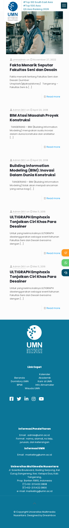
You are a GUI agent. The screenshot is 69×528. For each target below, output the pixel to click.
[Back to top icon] (34, 503)
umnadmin (19, 59)
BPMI (19, 385)
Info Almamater (45, 385)
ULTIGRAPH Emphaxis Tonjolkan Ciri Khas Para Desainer (33, 222)
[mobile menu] (64, 5)
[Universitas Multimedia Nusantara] (13, 5)
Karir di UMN (45, 381)
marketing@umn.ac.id (38, 454)
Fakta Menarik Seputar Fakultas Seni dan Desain (33, 67)
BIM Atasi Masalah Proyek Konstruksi (34, 117)
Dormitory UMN (20, 381)
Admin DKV (19, 110)
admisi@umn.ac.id (38, 435)
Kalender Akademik (45, 376)
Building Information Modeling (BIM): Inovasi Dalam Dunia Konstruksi (32, 170)
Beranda (19, 378)
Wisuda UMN (32, 388)
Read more (53, 96)
